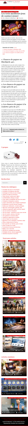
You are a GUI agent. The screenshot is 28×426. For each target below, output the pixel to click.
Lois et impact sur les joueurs (9, 219)
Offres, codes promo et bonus (10, 222)
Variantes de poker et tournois (10, 233)
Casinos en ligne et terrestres (9, 194)
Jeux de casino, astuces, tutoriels (11, 214)
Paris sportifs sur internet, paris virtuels (12, 223)
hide (15, 47)
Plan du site (21, 420)
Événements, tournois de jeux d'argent (12, 204)
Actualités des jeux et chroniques (10, 189)
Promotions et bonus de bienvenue (11, 227)
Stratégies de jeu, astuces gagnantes (11, 232)
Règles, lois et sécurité (8, 228)
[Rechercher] (25, 182)
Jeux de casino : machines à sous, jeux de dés (14, 212)
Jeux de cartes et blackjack (9, 210)
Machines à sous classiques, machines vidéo (13, 220)
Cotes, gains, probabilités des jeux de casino (13, 199)
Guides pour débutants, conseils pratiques (13, 206)
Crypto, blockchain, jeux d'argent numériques (14, 202)
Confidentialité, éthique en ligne (10, 197)
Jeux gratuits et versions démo (10, 215)
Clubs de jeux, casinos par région (11, 196)
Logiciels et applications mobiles (10, 217)
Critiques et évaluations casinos (10, 201)
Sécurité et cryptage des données (11, 230)
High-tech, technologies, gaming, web (12, 207)
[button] (14, 7)
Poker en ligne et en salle (8, 225)
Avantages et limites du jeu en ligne (11, 193)
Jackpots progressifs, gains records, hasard (13, 209)
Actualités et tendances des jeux (10, 191)
